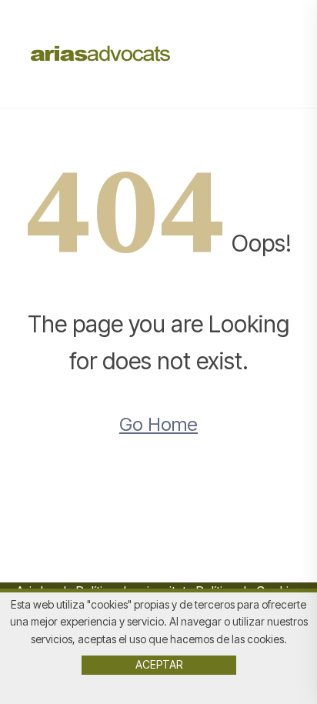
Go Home (158, 424)
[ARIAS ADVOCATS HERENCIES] (101, 52)
